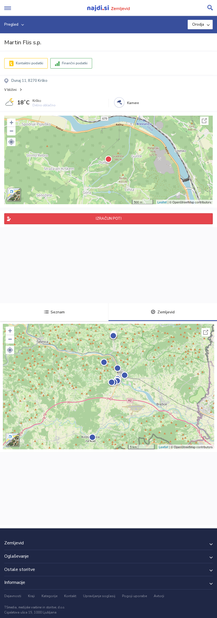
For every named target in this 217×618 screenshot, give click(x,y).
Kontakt (70, 596)
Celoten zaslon (204, 120)
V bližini (10, 89)
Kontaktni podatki (29, 63)
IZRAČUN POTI (108, 218)
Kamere (133, 103)
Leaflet (162, 202)
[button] (11, 142)
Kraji (31, 596)
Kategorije (49, 596)
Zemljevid (166, 312)
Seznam (58, 312)
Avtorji (159, 596)
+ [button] (11, 122)
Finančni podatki (75, 63)
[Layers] (14, 194)
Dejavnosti (12, 596)
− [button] (11, 131)
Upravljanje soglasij (99, 596)
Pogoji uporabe (134, 596)
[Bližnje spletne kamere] (119, 102)
